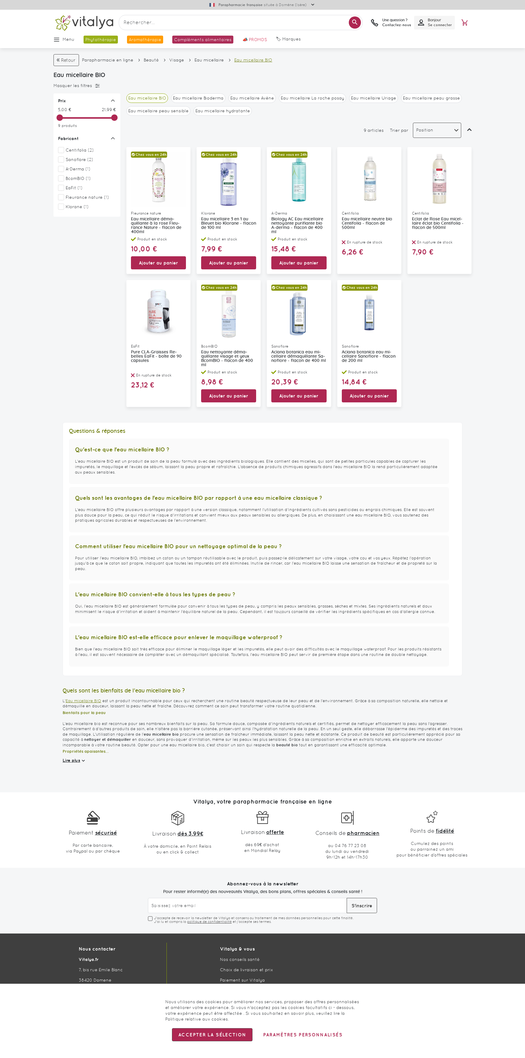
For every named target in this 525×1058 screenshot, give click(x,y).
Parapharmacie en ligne (107, 60)
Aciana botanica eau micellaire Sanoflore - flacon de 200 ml (369, 356)
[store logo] (83, 22)
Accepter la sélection (212, 1034)
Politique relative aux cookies (196, 1019)
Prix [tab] (62, 100)
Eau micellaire (209, 60)
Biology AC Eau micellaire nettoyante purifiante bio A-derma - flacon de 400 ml (297, 225)
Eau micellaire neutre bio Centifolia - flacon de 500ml (367, 223)
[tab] (85, 85)
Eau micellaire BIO (83, 701)
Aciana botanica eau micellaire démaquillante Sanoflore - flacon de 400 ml (298, 356)
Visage (176, 60)
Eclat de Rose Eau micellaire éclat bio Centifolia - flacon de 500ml (438, 223)
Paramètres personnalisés (302, 1034)
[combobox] (240, 22)
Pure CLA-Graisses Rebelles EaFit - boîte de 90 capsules (156, 356)
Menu (68, 39)
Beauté (151, 60)
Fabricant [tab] (68, 138)
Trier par (399, 130)
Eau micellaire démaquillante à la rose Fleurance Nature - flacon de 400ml (156, 225)
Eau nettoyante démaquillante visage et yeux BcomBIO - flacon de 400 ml (227, 358)
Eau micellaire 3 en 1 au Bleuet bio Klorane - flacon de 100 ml (228, 223)
